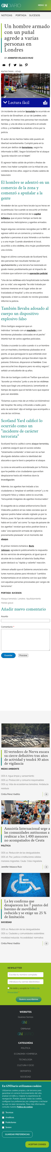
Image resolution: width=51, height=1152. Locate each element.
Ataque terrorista (9, 598)
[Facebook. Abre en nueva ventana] (9, 65)
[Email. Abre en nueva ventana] (4, 65)
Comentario (7, 627)
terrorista (30, 111)
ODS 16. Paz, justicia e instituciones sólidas (21, 857)
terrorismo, (27, 147)
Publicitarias (10, 1122)
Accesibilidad (26, 937)
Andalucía (44, 784)
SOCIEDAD (6, 922)
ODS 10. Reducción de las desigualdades (20, 853)
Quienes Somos (25, 1017)
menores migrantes (10, 861)
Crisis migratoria (34, 861)
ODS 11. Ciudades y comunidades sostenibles (22, 933)
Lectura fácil (18, 103)
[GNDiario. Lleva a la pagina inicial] (11, 5)
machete (31, 330)
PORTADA (21, 15)
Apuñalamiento (33, 598)
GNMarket (25, 1028)
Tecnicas (9, 1112)
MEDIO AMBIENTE (10, 769)
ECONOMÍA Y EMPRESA (25, 1054)
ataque (4, 539)
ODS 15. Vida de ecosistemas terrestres (19, 784)
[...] (25, 1023)
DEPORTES (25, 1071)
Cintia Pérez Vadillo (10, 794)
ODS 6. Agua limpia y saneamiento (17, 776)
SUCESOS (34, 15)
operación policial (38, 273)
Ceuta (23, 861)
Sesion (8, 1127)
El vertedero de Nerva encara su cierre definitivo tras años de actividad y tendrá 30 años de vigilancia (26, 758)
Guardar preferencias (17, 1134)
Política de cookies (25, 1107)
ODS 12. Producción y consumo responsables (22, 780)
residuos (5, 788)
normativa (38, 937)
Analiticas (9, 1117)
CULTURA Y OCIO (25, 1065)
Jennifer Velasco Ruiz (20, 58)
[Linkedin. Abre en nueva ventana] (21, 65)
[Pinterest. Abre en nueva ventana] (26, 65)
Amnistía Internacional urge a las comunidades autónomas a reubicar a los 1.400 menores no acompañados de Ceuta (27, 834)
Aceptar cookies (37, 1144)
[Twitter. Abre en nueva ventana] (15, 65)
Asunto (4, 616)
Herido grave (7, 603)
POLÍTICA (6, 845)
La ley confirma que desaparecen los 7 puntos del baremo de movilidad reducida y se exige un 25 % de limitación (26, 909)
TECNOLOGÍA (25, 1059)
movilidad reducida (10, 937)
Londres (21, 598)
